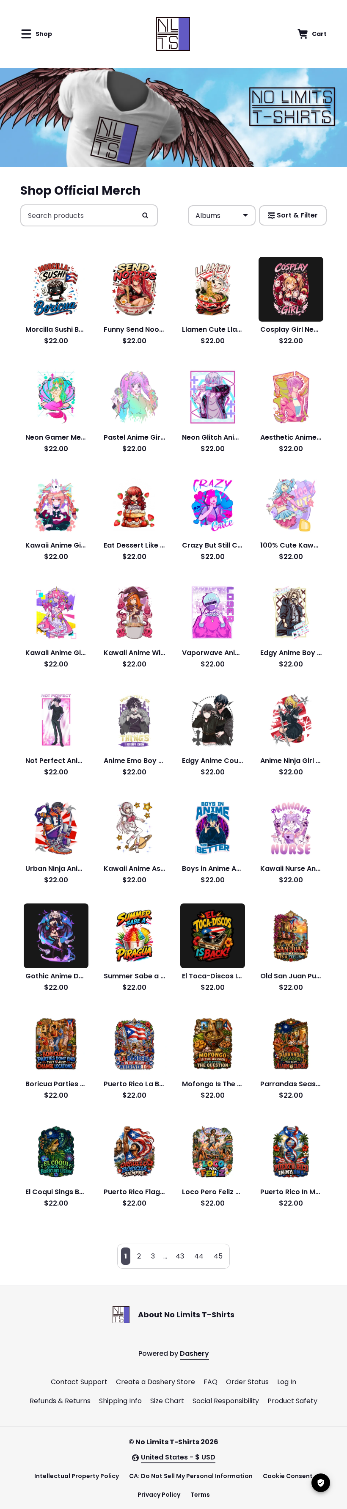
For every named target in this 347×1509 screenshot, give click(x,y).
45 (218, 1256)
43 (180, 1256)
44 (199, 1256)
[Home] (173, 34)
